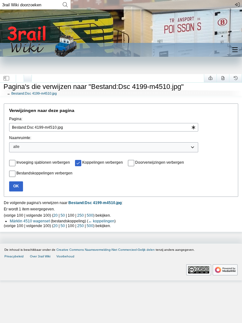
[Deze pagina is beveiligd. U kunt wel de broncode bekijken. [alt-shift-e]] (223, 78)
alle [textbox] (16, 146)
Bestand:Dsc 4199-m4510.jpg (34, 93)
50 (62, 215)
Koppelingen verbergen (102, 162)
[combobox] (103, 127)
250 (80, 215)
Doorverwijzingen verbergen (159, 162)
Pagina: (15, 119)
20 (55, 215)
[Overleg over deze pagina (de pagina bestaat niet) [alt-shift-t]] (28, 77)
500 (90, 215)
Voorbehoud (65, 256)
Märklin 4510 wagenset (30, 221)
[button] (6, 78)
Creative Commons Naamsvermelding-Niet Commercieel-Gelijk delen (105, 249)
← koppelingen (101, 221)
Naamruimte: (20, 138)
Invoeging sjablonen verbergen (43, 162)
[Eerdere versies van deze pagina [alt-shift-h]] (235, 78)
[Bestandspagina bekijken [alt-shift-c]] (20, 77)
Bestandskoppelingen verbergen (44, 173)
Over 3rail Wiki (40, 256)
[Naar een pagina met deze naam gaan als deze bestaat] (65, 4)
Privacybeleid (14, 256)
